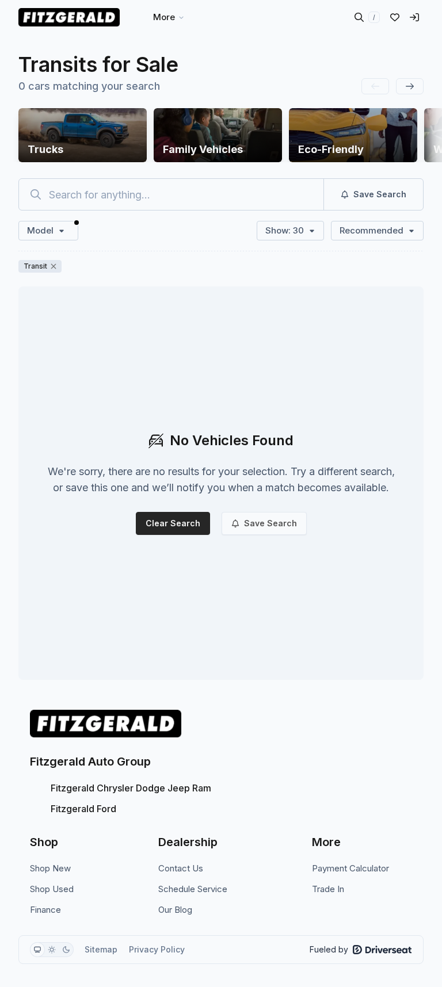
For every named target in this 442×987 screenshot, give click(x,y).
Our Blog (175, 909)
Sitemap (101, 949)
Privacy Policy (157, 949)
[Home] (69, 17)
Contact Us (180, 868)
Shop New (50, 868)
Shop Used (52, 888)
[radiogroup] (52, 950)
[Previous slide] (375, 86)
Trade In (328, 888)
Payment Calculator (350, 868)
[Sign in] (414, 17)
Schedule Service (192, 888)
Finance (45, 909)
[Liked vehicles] (395, 17)
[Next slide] (410, 86)
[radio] (37, 950)
